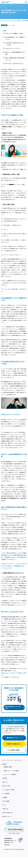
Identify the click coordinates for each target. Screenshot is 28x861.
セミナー (4, 805)
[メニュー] (26, 1)
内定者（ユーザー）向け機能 (11, 770)
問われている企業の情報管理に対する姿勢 (15, 53)
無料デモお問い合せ (21, 858)
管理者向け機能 (8, 767)
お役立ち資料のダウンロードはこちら (13, 707)
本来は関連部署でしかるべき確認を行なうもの (15, 38)
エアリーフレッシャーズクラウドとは (12, 760)
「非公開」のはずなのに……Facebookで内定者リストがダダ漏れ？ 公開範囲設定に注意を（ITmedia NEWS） (13, 566)
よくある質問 (5, 793)
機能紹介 (4, 764)
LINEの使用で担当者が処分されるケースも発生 (14, 44)
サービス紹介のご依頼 (8, 790)
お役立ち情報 (5, 801)
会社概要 (4, 797)
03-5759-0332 (15, 829)
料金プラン (5, 782)
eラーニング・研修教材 (10, 774)
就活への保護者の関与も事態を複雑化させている (15, 59)
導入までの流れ (6, 786)
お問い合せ (5, 809)
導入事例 (4, 778)
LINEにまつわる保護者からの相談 (14, 33)
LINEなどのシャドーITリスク (12, 48)
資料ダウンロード (8, 858)
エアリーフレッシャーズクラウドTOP (11, 20)
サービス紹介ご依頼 (13, 750)
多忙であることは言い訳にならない (14, 63)
